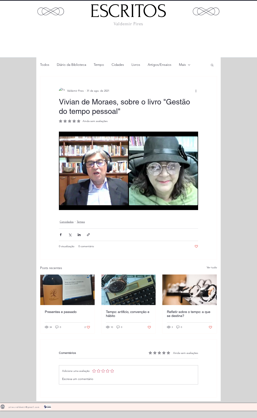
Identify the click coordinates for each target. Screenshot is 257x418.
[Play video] (128, 171)
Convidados (67, 221)
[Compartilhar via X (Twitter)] (70, 234)
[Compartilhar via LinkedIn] (79, 234)
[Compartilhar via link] (88, 234)
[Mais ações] (196, 90)
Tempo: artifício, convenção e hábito (127, 314)
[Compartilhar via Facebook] (60, 234)
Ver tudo (212, 267)
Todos (44, 65)
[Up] (3, 406)
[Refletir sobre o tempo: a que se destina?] (189, 290)
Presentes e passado (61, 312)
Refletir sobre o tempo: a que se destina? (188, 314)
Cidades (118, 65)
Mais (182, 65)
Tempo (99, 65)
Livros (136, 65)
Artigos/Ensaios (159, 65)
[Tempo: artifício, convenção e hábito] (128, 290)
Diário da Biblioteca (71, 65)
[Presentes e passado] (67, 290)
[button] (212, 64)
